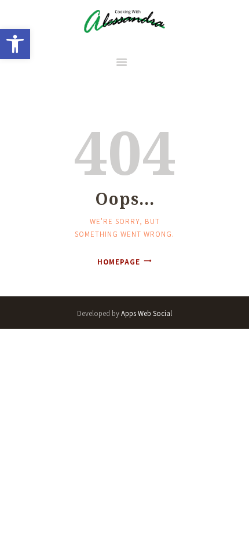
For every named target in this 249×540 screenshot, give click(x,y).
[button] (15, 44)
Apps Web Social (146, 313)
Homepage (118, 262)
